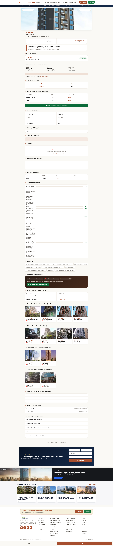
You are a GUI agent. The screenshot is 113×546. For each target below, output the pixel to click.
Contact (83, 522)
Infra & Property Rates (71, 526)
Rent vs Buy (53, 524)
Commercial (53, 2)
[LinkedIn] (28, 527)
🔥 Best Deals (31, 2)
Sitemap (84, 533)
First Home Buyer (54, 533)
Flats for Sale (41, 520)
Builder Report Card (70, 520)
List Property (83, 2)
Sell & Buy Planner (54, 526)
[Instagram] (24, 527)
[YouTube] (31, 527)
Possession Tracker (70, 522)
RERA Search (41, 528)
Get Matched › (80, 460)
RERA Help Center (70, 529)
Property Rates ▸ (61, 299)
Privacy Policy (85, 528)
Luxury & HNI (85, 526)
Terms (83, 529)
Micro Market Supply (71, 524)
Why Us (71, 2)
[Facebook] (21, 527)
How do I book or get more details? (35, 435)
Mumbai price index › (44, 76)
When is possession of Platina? (34, 419)
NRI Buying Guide (70, 528)
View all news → (92, 484)
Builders (60, 2)
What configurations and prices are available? (37, 427)
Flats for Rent (41, 518)
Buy (45, 2)
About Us (84, 520)
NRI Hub (84, 524)
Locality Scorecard (70, 518)
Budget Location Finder (55, 522)
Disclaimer (84, 531)
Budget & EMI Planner (55, 520)
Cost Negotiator (54, 529)
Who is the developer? (31, 431)
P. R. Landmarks (30, 34)
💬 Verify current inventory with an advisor (56, 105)
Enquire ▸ (84, 543)
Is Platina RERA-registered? (33, 423)
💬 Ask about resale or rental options (37, 284)
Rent (48, 2)
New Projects (39, 2)
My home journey (54, 518)
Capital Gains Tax (54, 531)
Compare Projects (54, 528)
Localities (65, 2)
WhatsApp (91, 2)
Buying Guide (53, 535)
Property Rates (69, 531)
